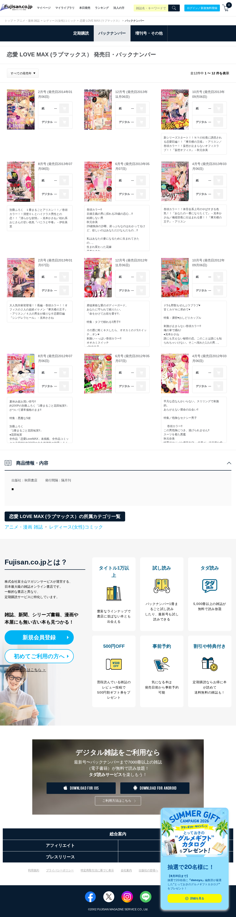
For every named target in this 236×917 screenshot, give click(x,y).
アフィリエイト (60, 845)
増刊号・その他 (149, 33)
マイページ (44, 7)
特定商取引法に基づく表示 (97, 870)
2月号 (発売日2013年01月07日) (55, 262)
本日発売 (84, 7)
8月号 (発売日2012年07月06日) (55, 358)
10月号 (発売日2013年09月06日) (208, 94)
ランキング (102, 7)
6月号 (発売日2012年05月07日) (132, 358)
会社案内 (126, 870)
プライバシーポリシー (60, 870)
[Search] (174, 8)
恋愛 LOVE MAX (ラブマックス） (100, 20)
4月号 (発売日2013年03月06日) (209, 166)
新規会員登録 (39, 637)
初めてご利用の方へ (39, 656)
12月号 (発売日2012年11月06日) (131, 262)
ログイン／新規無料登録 (202, 7)
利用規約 (33, 870)
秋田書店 (30, 480)
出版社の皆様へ (148, 870)
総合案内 (118, 834)
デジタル (47, 122)
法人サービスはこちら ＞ (25, 670)
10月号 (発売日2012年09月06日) (208, 262)
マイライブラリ (65, 7)
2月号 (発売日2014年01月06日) (55, 94)
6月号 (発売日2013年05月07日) (132, 166)
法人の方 (118, 7)
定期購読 (81, 33)
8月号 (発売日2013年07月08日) (55, 166)
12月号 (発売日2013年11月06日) (131, 94)
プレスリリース (60, 857)
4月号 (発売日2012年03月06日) (209, 358)
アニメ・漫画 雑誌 (28, 20)
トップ (9, 20)
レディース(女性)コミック (60, 20)
